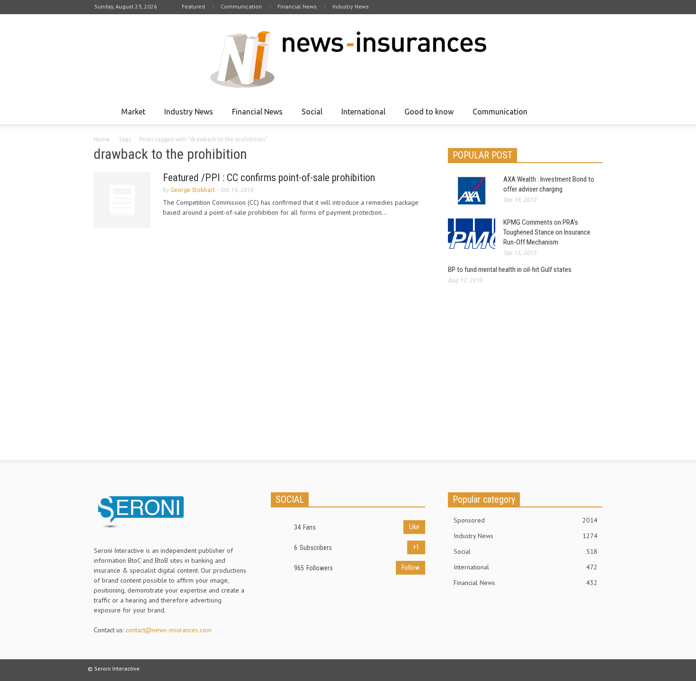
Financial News (297, 6)
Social (309, 115)
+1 (416, 547)
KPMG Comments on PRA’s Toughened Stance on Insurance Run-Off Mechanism (546, 232)
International (360, 115)
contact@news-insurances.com (168, 630)
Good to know (426, 115)
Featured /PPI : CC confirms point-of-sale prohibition (269, 177)
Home (102, 139)
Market (130, 115)
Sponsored (526, 520)
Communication (241, 6)
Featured (193, 6)
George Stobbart (192, 190)
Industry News (350, 6)
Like (414, 527)
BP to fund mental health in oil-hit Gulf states (509, 269)
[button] (592, 111)
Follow (410, 567)
